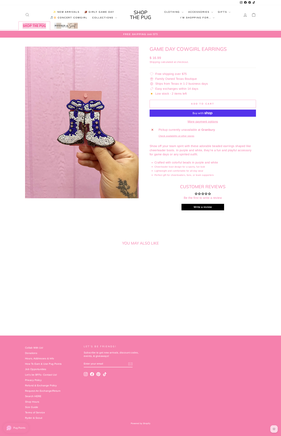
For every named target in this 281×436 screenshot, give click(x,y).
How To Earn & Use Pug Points (43, 363)
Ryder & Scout (33, 417)
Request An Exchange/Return (43, 390)
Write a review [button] (203, 207)
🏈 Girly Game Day (99, 12)
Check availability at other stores (176, 136)
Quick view (52, 304)
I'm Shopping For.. (196, 17)
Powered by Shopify (140, 423)
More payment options (203, 121)
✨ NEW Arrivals (66, 12)
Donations (31, 353)
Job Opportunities (35, 369)
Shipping (155, 62)
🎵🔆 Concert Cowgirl (68, 17)
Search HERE (33, 396)
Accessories (199, 12)
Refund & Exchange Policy (41, 385)
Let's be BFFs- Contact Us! (41, 374)
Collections (103, 17)
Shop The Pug (140, 14)
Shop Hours (32, 401)
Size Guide (31, 407)
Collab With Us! (34, 347)
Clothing (172, 12)
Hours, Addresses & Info (39, 358)
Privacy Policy (33, 380)
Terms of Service (35, 412)
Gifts (223, 12)
